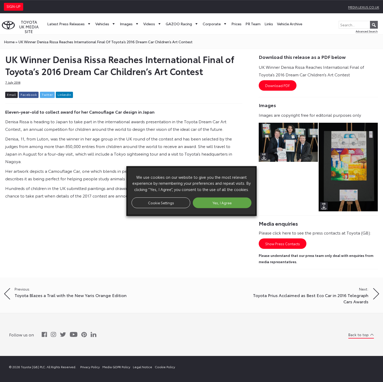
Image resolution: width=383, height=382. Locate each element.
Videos (149, 23)
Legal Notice (142, 367)
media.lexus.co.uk (363, 7)
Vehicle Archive (289, 23)
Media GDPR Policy (116, 367)
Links (268, 23)
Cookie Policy (165, 367)
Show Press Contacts (282, 243)
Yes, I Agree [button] (222, 202)
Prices (236, 23)
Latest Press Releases (66, 23)
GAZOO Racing (179, 23)
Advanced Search (367, 31)
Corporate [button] (212, 23)
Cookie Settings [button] (161, 202)
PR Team (253, 23)
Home (9, 41)
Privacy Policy (90, 367)
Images (126, 23)
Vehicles (102, 23)
